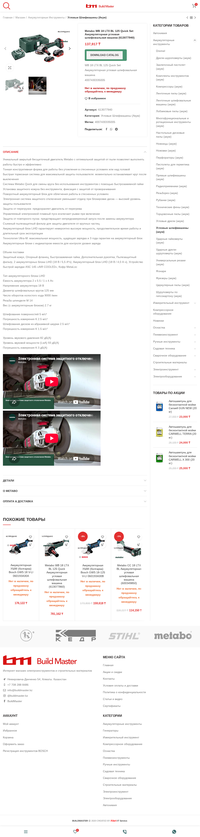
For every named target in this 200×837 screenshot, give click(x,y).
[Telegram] (116, 129)
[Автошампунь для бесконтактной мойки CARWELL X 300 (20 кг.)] (159, 460)
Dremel (160, 50)
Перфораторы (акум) (169, 157)
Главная (7, 17)
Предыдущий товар (187, 18)
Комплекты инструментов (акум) (172, 77)
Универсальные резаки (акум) (171, 262)
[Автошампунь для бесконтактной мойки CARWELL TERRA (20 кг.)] (159, 435)
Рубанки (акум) (165, 200)
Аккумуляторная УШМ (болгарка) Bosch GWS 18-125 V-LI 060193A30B (93, 571)
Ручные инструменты (166, 341)
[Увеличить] (10, 68)
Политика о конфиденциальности (124, 692)
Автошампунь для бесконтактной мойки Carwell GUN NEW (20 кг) (183, 406)
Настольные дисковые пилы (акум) (170, 134)
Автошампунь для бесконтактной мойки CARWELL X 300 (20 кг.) (182, 458)
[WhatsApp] (111, 129)
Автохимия (160, 33)
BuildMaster (14, 701)
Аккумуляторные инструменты (46, 17)
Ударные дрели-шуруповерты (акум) (169, 251)
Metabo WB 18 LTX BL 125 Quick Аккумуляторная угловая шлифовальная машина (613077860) (57, 576)
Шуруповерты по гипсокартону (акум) (169, 294)
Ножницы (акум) (166, 143)
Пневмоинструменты (116, 757)
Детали (8, 480)
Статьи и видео (112, 699)
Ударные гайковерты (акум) (169, 240)
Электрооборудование (167, 376)
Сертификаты (112, 705)
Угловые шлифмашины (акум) (87, 17)
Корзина (8, 737)
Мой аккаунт (11, 723)
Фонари (161, 271)
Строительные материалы (170, 362)
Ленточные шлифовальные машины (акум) (173, 102)
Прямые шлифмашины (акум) (171, 177)
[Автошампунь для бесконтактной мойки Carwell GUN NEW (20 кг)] (159, 409)
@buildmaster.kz (17, 695)
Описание (11, 151)
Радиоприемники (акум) (171, 186)
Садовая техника (164, 348)
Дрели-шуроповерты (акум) (173, 58)
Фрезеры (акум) (166, 278)
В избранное (97, 98)
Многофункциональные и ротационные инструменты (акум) (173, 122)
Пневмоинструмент (165, 334)
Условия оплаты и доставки (120, 685)
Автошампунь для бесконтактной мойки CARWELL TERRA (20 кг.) (182, 432)
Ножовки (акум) (166, 150)
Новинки (158, 320)
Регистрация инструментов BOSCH (25, 750)
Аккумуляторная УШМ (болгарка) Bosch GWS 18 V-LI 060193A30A (21, 570)
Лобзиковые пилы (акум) (172, 111)
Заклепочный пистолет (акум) (170, 66)
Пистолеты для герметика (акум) (172, 166)
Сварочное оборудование (169, 355)
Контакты (109, 678)
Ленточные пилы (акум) (171, 93)
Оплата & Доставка (18, 501)
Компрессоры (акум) (169, 86)
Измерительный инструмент (171, 302)
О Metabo (10, 490)
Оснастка (159, 327)
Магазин (20, 17)
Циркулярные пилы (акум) (173, 285)
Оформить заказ (13, 744)
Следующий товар (195, 18)
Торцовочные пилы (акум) (172, 214)
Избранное (10, 730)
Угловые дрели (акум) (170, 221)
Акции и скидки (112, 672)
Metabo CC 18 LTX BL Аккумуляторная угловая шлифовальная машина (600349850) (129, 574)
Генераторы (110, 730)
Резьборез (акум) (167, 193)
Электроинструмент (166, 369)
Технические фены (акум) (172, 207)
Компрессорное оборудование (163, 311)
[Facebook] (106, 129)
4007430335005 (105, 122)
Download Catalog (104, 55)
